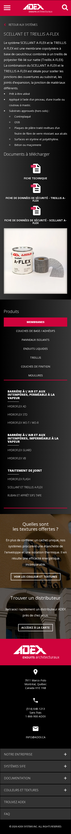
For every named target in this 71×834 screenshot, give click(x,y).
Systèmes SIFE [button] (15, 766)
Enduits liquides (35, 348)
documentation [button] (17, 778)
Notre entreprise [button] (18, 754)
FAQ (7, 814)
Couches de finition (35, 366)
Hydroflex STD (17, 414)
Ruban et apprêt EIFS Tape (25, 495)
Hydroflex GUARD (19, 450)
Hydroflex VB (17, 458)
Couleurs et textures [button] (21, 790)
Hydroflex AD (17, 406)
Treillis (35, 357)
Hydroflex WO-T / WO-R (23, 422)
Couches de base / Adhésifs (35, 331)
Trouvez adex (15, 802)
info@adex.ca (35, 737)
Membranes (35, 322)
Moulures (35, 375)
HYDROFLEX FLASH (19, 479)
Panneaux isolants (35, 340)
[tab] (35, 754)
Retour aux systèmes (23, 25)
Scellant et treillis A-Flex (25, 487)
